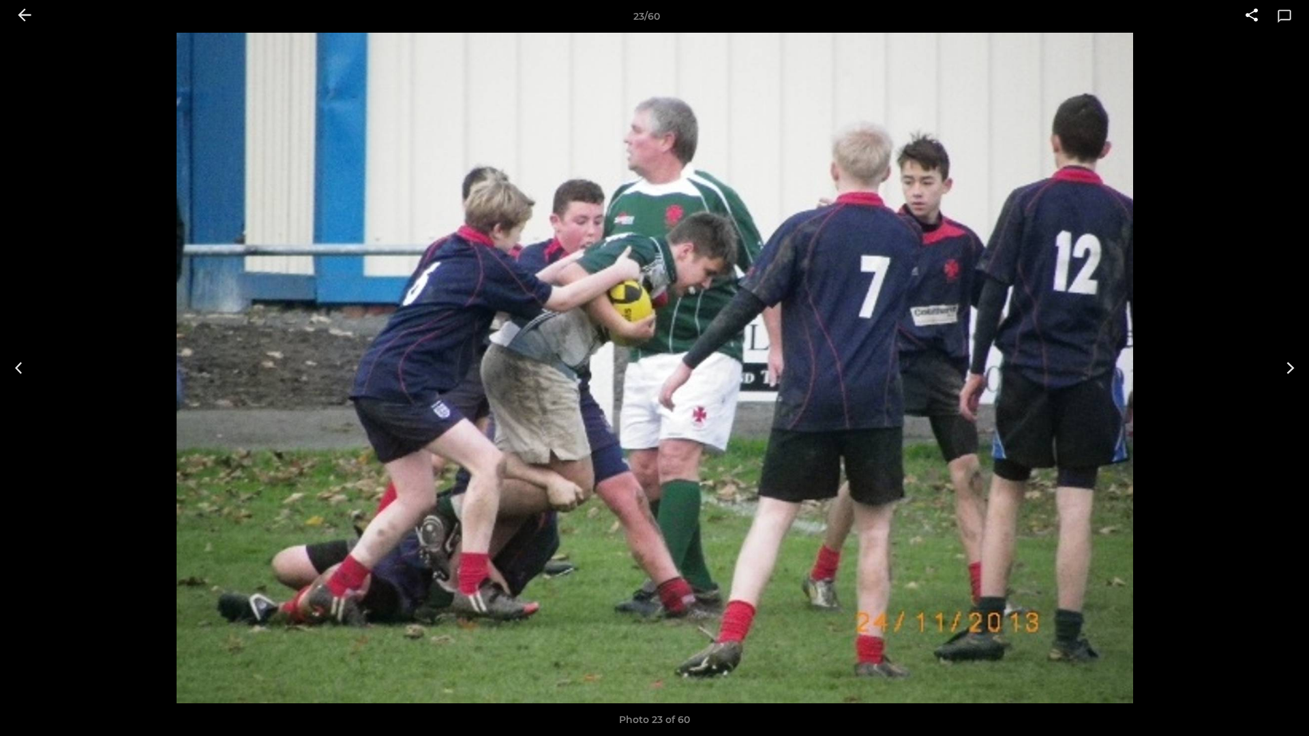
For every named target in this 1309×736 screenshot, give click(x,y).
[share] (1252, 16)
